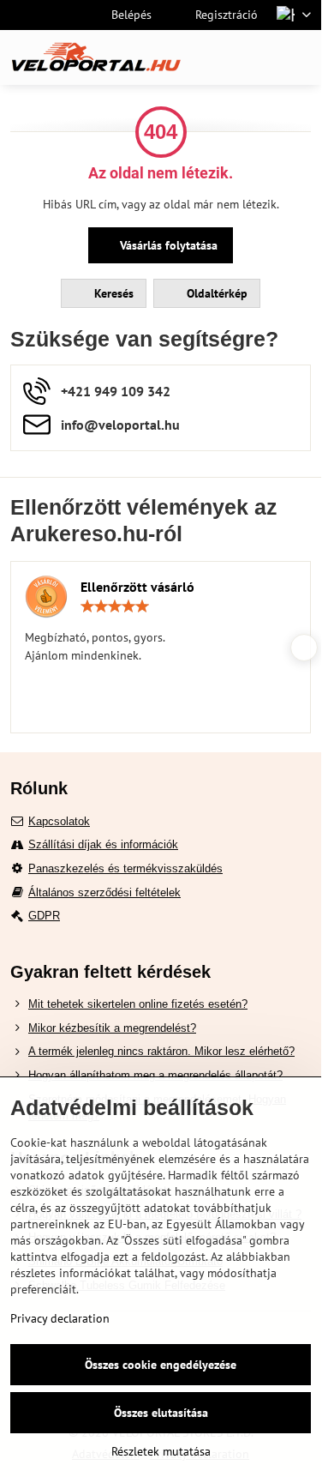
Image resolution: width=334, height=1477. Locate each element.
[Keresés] (218, 57)
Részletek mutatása (161, 1451)
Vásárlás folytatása (167, 245)
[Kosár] (259, 57)
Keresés (112, 293)
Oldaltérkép (215, 293)
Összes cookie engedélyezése (160, 1364)
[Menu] (300, 57)
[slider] (115, 606)
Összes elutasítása (161, 1412)
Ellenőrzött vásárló (137, 586)
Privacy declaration (60, 1318)
